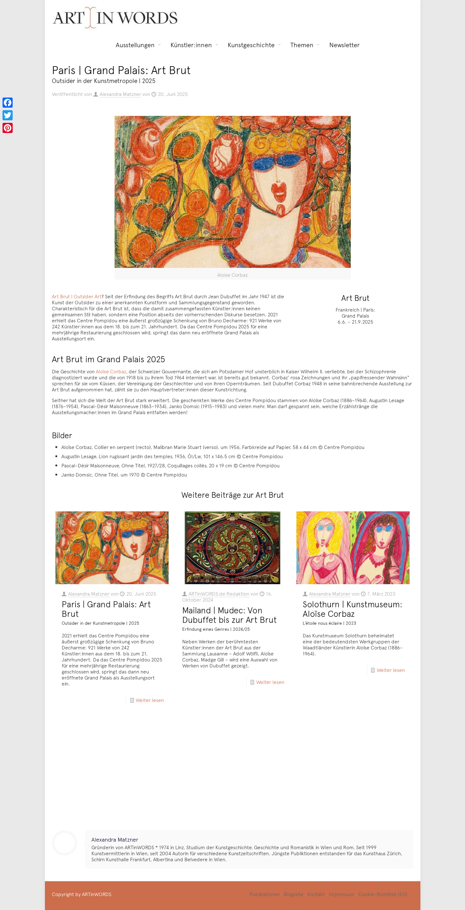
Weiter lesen (150, 699)
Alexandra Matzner (120, 93)
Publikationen (265, 893)
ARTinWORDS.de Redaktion (219, 593)
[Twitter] (7, 115)
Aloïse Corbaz (111, 371)
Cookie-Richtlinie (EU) (382, 893)
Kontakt (316, 893)
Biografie (293, 893)
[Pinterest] (7, 128)
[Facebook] (7, 102)
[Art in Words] (115, 17)
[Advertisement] (232, 773)
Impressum (341, 893)
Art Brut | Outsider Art (77, 296)
